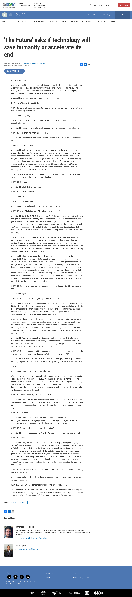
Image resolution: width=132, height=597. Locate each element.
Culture (74, 21)
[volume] (11, 15)
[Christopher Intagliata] (8, 532)
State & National (38, 21)
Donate (124, 5)
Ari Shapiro (41, 63)
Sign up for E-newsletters (105, 5)
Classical (53, 21)
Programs (86, 21)
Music (64, 21)
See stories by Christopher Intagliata (31, 538)
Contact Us (49, 573)
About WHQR (101, 21)
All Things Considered (18, 502)
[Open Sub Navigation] (15, 21)
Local (11, 21)
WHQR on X (77, 573)
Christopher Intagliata (28, 63)
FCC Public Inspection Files (81, 578)
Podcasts (22, 21)
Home (4, 21)
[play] (4, 15)
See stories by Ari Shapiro (26, 549)
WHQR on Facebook (52, 578)
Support (113, 21)
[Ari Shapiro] (8, 550)
